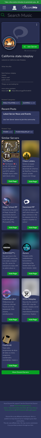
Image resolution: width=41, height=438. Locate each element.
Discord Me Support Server (22, 406)
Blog (28, 410)
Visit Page (13, 181)
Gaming (29, 103)
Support (33, 410)
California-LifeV (9, 299)
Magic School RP (10, 207)
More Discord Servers (20, 372)
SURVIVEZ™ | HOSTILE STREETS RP (9, 256)
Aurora (26, 253)
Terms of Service (10, 410)
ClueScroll (7, 345)
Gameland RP (29, 207)
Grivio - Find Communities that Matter (15, 408)
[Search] (3, 15)
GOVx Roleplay (29, 299)
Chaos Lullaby (29, 161)
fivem (7, 132)
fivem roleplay (24, 132)
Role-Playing (11, 103)
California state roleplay (17, 56)
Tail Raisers (8, 161)
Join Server (32, 46)
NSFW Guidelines (21, 410)
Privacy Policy (32, 408)
